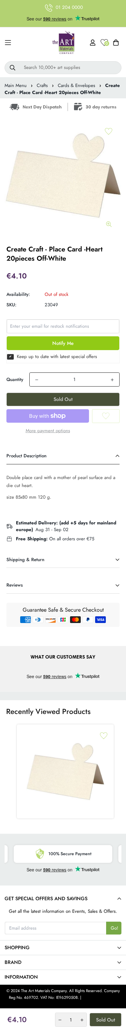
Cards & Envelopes (76, 85)
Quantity (14, 379)
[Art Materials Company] (63, 42)
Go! (114, 928)
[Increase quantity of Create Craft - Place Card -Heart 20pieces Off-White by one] (112, 380)
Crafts (42, 85)
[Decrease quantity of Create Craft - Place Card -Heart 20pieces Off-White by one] (37, 380)
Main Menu (16, 85)
